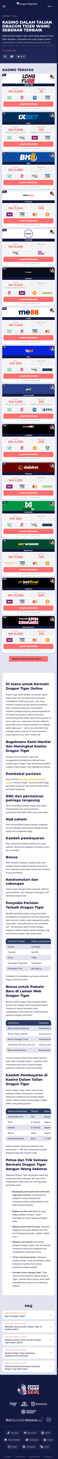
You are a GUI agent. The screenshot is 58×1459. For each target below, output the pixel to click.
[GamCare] (39, 1404)
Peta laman (48, 1457)
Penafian (8, 1457)
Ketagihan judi (34, 1457)
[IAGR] (13, 1404)
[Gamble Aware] (24, 1419)
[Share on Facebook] (12, 56)
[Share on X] (5, 56)
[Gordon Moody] (28, 1412)
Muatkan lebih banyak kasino (26, 659)
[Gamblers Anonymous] (24, 1404)
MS (49, 6)
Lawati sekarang (28, 104)
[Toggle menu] (4, 6)
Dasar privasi (20, 1457)
